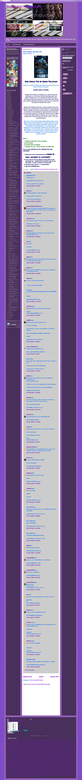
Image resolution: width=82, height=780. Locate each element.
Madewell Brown (60, 759)
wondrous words (34, 776)
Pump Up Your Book (39, 763)
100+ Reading (10, 739)
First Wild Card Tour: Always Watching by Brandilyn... (13, 270)
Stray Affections (37, 766)
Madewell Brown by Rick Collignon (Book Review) (12, 292)
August (10, 116)
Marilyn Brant (34, 760)
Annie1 (28, 278)
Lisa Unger (72, 758)
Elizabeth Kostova (55, 752)
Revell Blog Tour (46, 764)
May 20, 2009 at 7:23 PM (33, 263)
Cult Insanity (70, 749)
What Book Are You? (12, 121)
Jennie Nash (40, 756)
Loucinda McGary (31, 759)
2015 (9, 100)
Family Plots (72, 752)
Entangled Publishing (67, 752)
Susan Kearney (70, 766)
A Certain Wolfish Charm (51, 741)
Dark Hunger (39, 750)
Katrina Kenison (35, 757)
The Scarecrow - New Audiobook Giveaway (12, 187)
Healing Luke (47, 754)
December (10, 110)
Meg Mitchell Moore (56, 760)
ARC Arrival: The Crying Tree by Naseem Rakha (13, 150)
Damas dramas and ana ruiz (15, 750)
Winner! (9, 305)
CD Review (20, 748)
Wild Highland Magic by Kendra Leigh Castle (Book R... (13, 307)
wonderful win (29, 776)
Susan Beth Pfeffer (64, 766)
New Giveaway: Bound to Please (13, 200)
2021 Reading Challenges (28, 44)
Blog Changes (10, 242)
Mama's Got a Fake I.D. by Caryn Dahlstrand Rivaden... (13, 274)
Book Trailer (38, 747)
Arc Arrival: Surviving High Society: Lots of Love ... (12, 172)
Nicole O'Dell (31, 762)
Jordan (73, 756)
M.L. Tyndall (55, 759)
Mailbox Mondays (11, 760)
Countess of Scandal (55, 749)
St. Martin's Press (17, 766)
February (10, 315)
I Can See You (31, 755)
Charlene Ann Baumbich (58, 748)
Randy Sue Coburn (65, 763)
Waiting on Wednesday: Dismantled (12, 206)
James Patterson (10, 756)
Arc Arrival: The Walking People (13, 177)
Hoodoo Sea (27, 755)
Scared (39, 765)
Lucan (49, 759)
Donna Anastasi (50, 751)
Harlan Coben (30, 754)
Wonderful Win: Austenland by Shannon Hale (13, 153)
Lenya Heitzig (39, 758)
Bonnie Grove (51, 746)
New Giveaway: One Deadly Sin (13, 201)
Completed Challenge (48, 749)
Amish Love (10, 145)
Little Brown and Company (14, 759)
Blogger (50, 735)
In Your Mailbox (60, 755)
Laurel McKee (27, 758)
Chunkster (17, 749)
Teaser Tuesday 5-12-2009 (13, 256)
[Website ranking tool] (16, 721)
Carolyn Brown (38, 748)
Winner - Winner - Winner (12, 257)
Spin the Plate (12, 766)
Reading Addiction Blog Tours (30, 764)
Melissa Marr (62, 760)
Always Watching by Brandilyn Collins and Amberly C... (13, 263)
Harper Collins (34, 754)
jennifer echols (60, 775)
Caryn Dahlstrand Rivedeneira (46, 748)
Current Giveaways (11, 250)
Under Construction (11, 253)
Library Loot (52, 758)
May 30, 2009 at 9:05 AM (33, 553)
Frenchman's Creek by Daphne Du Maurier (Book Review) (13, 191)
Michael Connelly (12, 761)
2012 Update (54, 739)
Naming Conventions (63, 761)
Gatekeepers (48, 753)
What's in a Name (52, 774)
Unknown (29, 306)
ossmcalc (29, 622)
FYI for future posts (11, 238)
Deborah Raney (10, 751)
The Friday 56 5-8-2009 (12, 264)
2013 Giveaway (37, 740)
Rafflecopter (60, 763)
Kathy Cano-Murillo (29, 757)
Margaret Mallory (25, 760)
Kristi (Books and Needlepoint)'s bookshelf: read (13, 58)
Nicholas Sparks (26, 762)
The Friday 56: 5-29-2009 (13, 140)
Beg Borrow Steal (57, 745)
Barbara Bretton (47, 745)
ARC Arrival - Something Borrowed (12, 164)
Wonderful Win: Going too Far (13, 232)
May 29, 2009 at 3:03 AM (33, 516)
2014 (9, 102)
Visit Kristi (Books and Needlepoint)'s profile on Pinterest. (68, 53)
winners (25, 776)
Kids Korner (44, 757)
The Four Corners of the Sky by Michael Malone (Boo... (13, 226)
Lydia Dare (51, 759)
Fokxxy (28, 610)
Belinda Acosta (63, 745)
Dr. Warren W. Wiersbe (70, 751)
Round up (14, 765)
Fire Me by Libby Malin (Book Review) (13, 302)
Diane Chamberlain (40, 751)
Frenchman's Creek (28, 753)
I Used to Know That (45, 755)
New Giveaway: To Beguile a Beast (13, 204)
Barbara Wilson (52, 745)
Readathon (15, 764)
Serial (46, 765)
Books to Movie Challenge (60, 747)
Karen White (17, 757)
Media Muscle (51, 760)
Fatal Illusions (10, 753)
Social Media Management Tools (35, 720)
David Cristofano (50, 750)
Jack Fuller (72, 755)
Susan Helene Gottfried (32, 206)
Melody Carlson (67, 760)
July (9, 117)
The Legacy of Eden (23, 769)
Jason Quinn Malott (35, 756)
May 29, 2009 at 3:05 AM (33, 540)
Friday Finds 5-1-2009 (12, 310)
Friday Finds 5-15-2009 (12, 240)
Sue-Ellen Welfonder (44, 766)
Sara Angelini (29, 765)
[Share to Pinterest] (27, 169)
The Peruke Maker (64, 769)
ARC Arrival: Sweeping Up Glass (13, 148)
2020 (9, 93)
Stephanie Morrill (27, 766)
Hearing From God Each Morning (55, 754)
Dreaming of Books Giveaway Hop (19, 752)
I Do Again (35, 755)
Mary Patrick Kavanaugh (45, 760)
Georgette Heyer (71, 753)
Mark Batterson (38, 760)
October (10, 113)
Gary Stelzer (44, 753)
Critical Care (66, 749)
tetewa (28, 231)
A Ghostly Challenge (58, 741)
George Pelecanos (66, 753)
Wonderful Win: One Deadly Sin (13, 144)
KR (27, 241)
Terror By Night (48, 767)
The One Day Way (49, 769)
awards (37, 775)
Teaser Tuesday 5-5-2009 (13, 297)
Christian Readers (12, 749)
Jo (27, 594)
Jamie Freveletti (15, 756)
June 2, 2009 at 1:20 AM (33, 636)
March (10, 313)
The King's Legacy (13, 769)
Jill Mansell (55, 756)
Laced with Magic (69, 757)
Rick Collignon (56, 764)
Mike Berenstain (28, 761)
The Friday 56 (27, 768)
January (10, 316)
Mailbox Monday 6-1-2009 (13, 127)
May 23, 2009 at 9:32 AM (33, 392)
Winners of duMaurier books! (13, 189)
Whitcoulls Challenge (58, 774)
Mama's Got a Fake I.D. (18, 760)
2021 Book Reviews (16, 44)
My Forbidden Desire (56, 761)
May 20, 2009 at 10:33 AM (33, 201)
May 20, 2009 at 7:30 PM (33, 273)
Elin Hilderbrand (45, 752)
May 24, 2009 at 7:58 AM (33, 422)
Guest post (26, 754)
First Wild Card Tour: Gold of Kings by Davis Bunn (13, 219)
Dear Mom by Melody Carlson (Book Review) (13, 296)
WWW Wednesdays (11, 774)
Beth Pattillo (11, 746)
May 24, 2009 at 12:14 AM (33, 409)
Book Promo (14, 747)
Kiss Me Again (52, 757)
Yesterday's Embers (20, 775)
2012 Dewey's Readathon (17, 739)
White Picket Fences (65, 774)
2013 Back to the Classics (67, 739)
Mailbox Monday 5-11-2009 (13, 258)
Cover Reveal (61, 749)
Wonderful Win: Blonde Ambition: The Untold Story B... (13, 175)
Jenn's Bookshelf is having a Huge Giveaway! (13, 224)
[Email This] (23, 169)
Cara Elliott (29, 748)
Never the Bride (10, 762)
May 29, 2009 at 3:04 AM (33, 528)
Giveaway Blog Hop (15, 754)
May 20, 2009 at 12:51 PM (33, 226)
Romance (11, 765)
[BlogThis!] (24, 169)
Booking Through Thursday (45, 747)
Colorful (43, 749)
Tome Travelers (11, 137)
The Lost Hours (29, 769)
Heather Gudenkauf (63, 754)
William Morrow (10, 775)
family (55, 775)
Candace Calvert (24, 748)
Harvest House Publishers (41, 754)
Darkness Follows (44, 750)
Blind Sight (26, 746)
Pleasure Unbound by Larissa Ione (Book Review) (13, 196)
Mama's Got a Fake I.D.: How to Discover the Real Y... (13, 294)
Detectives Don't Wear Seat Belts (32, 751)
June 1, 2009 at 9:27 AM (33, 605)
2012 (9, 104)
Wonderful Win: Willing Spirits (13, 128)
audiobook (33, 775)
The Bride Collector (62, 767)
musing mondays (65, 775)
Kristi (30, 53)
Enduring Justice (11, 272)
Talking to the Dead (27, 767)
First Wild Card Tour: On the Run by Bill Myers (13, 231)
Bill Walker (15, 746)
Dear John (69, 750)
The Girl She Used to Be (49, 768)
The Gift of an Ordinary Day (41, 768)
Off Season (62, 762)
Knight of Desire (57, 757)
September (11, 114)
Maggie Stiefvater (66, 759)
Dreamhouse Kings (10, 752)
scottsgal (29, 218)
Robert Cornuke (65, 764)
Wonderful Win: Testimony (13, 170)
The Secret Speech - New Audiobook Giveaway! (12, 183)
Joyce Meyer (9, 757)
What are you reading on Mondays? (32, 774)
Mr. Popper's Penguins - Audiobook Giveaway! (12, 276)
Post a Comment (29, 670)
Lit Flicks (9, 759)
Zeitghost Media (25, 775)
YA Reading (15, 775)
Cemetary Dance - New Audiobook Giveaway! (12, 185)
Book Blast (60, 746)
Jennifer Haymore (51, 756)
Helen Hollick (68, 754)
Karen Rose (13, 757)
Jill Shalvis (58, 756)
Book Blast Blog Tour (65, 746)
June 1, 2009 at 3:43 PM (32, 617)
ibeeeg (28, 376)
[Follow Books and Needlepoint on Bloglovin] (67, 58)
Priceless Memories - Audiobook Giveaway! (12, 268)
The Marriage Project (35, 769)
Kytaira (28, 397)
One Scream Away (66, 762)
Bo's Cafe (40, 746)
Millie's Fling (38, 761)
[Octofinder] (20, 731)
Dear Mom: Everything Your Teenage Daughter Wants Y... (13, 300)
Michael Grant (17, 761)
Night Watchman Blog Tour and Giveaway (13, 160)
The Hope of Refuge (67, 768)
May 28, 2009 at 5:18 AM (33, 468)
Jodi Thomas (66, 756)
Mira (41, 761)
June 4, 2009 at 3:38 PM (33, 667)
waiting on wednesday (12, 776)
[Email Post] (33, 53)
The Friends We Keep (33, 768)
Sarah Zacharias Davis (34, 765)
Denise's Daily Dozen (22, 751)
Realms (37, 764)
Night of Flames (35, 762)
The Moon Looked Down (42, 769)
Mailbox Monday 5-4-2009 (13, 303)
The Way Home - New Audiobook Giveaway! (12, 181)
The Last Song (18, 769)
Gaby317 (28, 320)
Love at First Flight (45, 759)
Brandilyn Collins (70, 747)
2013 (9, 103)
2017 (9, 97)
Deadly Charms (60, 750)
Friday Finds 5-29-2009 (12, 139)
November (10, 111)
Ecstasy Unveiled (27, 752)
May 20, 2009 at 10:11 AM (33, 186)
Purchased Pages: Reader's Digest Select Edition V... (13, 166)
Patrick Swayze (17, 763)
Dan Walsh (21, 750)
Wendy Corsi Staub (22, 774)
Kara (27, 191)
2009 (9, 109)
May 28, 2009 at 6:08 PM (33, 483)
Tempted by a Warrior (42, 767)
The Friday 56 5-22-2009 (12, 193)
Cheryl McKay (64, 748)
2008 (9, 318)
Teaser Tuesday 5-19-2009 (13, 217)
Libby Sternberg (47, 758)
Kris (11, 322)
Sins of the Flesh (60, 765)
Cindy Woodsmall (21, 749)
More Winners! (10, 178)
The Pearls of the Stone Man (56, 769)
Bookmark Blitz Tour (52, 747)
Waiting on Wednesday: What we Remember (13, 282)
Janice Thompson (28, 756)
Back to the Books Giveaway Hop (29, 745)
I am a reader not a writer (52, 755)
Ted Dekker (37, 767)
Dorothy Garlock (55, 751)
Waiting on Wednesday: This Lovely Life (13, 158)
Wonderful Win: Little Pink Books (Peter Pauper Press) (13, 222)
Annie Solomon (38, 169)
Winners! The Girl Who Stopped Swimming (13, 229)
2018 (9, 96)
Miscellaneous (44, 761)
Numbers (58, 762)
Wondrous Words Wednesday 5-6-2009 (13, 280)
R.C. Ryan (50, 763)
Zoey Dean (30, 775)
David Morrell (55, 750)
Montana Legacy (49, 761)
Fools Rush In (23, 753)
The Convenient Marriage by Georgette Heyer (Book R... (13, 134)
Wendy (28, 257)
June (9, 118)
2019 (9, 94)
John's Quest (70, 756)
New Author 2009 (16, 762)
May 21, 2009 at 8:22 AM (33, 315)
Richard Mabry (51, 764)
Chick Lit (68, 748)
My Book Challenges (11, 254)
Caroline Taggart (33, 748)
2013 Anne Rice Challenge (59, 739)
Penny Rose (32, 763)
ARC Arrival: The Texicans (12, 130)
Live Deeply (21, 759)
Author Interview (13, 745)
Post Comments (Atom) (37, 680)
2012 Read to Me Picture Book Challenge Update (35, 739)
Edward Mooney (32, 752)
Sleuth (64, 765)
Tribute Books (48, 772)
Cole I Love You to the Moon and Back (36, 749)
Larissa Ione (9, 758)
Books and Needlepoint (23, 6)
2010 (9, 107)
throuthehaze (30, 582)
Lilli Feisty (55, 758)
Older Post (54, 676)
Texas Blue (57, 767)
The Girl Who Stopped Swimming (58, 768)
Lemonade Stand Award (32, 758)
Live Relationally (25, 759)
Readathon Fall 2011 (20, 764)
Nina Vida (40, 762)
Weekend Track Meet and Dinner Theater (13, 199)
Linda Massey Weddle (61, 758)
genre (57, 775)
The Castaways (67, 767)
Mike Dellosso (34, 761)
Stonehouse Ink (32, 766)
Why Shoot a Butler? (71, 774)
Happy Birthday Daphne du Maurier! (13, 246)
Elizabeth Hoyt (50, 752)
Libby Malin (43, 758)
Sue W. (28, 457)
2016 (9, 99)
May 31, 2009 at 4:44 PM (33, 589)
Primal (35, 763)
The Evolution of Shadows (21, 768)
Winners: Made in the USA (12, 216)
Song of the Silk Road (68, 765)
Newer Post (27, 676)
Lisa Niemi (69, 758)
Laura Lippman (14, 758)
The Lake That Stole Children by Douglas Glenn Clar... (13, 261)
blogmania (39, 775)
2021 (9, 92)
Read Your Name (10, 764)
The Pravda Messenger (70, 769)
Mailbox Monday (71, 759)
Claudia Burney (27, 749)
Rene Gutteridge (40, 764)
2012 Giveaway (25, 739)
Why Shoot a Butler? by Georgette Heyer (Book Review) (12, 155)
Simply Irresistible (54, 765)
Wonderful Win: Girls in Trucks (13, 210)
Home (8, 44)
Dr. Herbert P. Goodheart (63, 751)
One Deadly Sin (53, 169)
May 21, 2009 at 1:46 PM (32, 354)
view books (17, 326)
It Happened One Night (67, 755)
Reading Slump (10, 244)
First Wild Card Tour (16, 753)
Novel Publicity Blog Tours (52, 762)
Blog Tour (30, 746)
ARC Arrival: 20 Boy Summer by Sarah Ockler (13, 237)
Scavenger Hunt (42, 765)
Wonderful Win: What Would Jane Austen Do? (13, 212)
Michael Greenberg (23, 761)
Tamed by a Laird (32, 767)
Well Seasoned (16, 774)
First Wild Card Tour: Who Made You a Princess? (13, 142)
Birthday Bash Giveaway (21, 746)
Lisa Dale (66, 758)
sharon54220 (30, 557)
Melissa (28, 414)
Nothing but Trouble (45, 762)
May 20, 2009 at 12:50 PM (33, 213)
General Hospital (53, 753)
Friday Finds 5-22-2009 (12, 194)
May (9, 120)
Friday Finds (34, 753)
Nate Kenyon (69, 761)
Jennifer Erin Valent (45, 756)
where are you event (19, 776)
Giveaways (46, 169)
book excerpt (51, 775)
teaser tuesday (71, 775)
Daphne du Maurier (27, 750)
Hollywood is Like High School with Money (17, 755)
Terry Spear (53, 767)
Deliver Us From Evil (16, 751)
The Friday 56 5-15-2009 (12, 241)
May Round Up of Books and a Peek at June (13, 123)
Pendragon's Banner (23, 763)
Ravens (69, 763)
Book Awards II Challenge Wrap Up (13, 126)
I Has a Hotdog (39, 755)
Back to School (21, 745)
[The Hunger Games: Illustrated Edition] (8, 76)
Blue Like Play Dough (35, 746)
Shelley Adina (50, 765)
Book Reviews (26, 747)
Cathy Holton (52, 748)
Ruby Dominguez (18, 765)
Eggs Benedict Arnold (39, 752)
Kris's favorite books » (16, 88)
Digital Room (46, 751)
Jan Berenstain (19, 756)
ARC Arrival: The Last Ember (13, 147)
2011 (9, 106)
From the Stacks (39, 753)
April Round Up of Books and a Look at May (13, 287)
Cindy (27, 427)
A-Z (43, 742)
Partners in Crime (12, 763)
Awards (9, 251)
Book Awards (56, 746)
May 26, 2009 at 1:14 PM (32, 442)
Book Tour (34, 747)
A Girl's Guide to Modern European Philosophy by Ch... (13, 136)
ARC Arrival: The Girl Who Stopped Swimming (12, 214)
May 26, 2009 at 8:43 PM (33, 452)
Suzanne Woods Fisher (20, 767)
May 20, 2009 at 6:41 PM (33, 252)
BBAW (18, 745)
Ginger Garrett (10, 754)
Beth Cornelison (68, 745)
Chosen (71, 748)
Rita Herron (60, 764)
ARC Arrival (46, 743)
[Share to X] (25, 169)
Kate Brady (21, 757)
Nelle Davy (72, 761)
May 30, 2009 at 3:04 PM (33, 565)
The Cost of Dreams (13, 768)
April (10, 312)
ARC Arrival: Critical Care (12, 162)
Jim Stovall (62, 756)
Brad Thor (65, 747)
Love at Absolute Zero (37, 759)
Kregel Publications (63, 757)
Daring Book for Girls (33, 750)
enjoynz (42, 735)
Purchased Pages (46, 763)
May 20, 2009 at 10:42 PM (33, 301)
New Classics (21, 762)
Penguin (28, 763)
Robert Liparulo (70, 764)
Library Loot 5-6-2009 (12, 278)
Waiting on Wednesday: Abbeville (12, 248)
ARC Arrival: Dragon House (13, 131)
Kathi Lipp (24, 757)
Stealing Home (22, 766)
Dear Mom (73, 750)
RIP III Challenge (55, 763)
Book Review (19, 747)
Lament (73, 757)
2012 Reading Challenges (47, 739)
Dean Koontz (65, 750)
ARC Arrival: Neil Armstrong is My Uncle (13, 235)
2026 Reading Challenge (13, 321)
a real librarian (30, 346)
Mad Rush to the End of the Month (13, 169)
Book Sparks (30, 747)
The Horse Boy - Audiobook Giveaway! (13, 285)
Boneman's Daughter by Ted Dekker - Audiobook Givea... (13, 289)
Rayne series (72, 763)
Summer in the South (51, 766)
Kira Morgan (48, 757)
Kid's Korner (40, 757)
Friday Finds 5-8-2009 (12, 266)
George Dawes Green (59, 753)
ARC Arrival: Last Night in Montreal (12, 208)
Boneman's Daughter (46, 746)
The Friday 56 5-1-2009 (12, 309)
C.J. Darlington (15, 748)
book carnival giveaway (44, 775)
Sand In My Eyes (24, 765)
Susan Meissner (13, 767)
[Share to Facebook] (26, 169)
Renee (28, 545)
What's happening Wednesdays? (44, 774)
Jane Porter (24, 756)
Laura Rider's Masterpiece (20, 758)
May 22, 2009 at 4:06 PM (33, 371)
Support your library (57, 766)
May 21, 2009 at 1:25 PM (33, 341)
